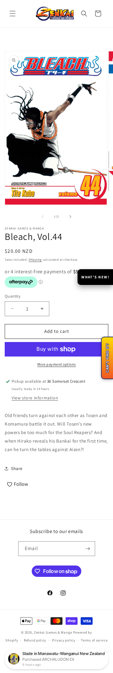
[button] (12, 13)
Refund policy (35, 640)
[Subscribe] (88, 548)
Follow (21, 484)
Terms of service (94, 640)
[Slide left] (43, 216)
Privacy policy (63, 640)
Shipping (35, 260)
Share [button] (17, 468)
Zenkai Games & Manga (53, 632)
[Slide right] (70, 216)
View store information (35, 398)
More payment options (56, 364)
